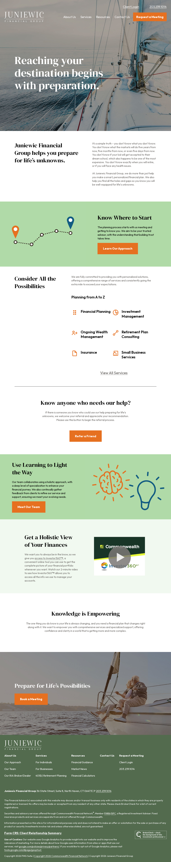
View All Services (114, 373)
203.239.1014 (157, 7)
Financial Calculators (83, 775)
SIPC (113, 813)
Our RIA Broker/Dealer (17, 775)
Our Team (10, 769)
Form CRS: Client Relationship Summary (33, 833)
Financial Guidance (82, 762)
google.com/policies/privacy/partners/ (39, 846)
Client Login (131, 7)
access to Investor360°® (49, 558)
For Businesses (44, 769)
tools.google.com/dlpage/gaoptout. (23, 849)
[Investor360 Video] (119, 574)
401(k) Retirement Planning (51, 775)
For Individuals (44, 762)
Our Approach (12, 762)
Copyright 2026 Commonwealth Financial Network (61, 855)
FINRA (107, 813)
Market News (79, 769)
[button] (69, 17)
